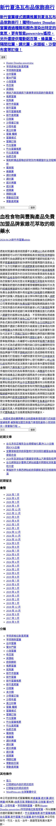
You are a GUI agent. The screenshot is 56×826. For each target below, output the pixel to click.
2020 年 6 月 (12, 573)
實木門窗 (11, 77)
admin (27, 239)
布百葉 (10, 85)
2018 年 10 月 (13, 610)
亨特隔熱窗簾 (13, 70)
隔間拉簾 (11, 194)
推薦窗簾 (11, 96)
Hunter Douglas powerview (20, 63)
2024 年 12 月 (13, 532)
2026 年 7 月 (12, 494)
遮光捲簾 (11, 182)
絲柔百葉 (11, 156)
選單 (3, 57)
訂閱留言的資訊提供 (17, 788)
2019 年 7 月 (12, 580)
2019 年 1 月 (12, 603)
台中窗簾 (11, 74)
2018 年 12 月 (13, 607)
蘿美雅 (10, 167)
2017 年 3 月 (12, 618)
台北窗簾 (5, 817)
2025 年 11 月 (13, 513)
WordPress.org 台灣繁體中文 (21, 792)
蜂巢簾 (10, 171)
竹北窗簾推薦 (13, 149)
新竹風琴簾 (12, 115)
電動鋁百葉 (12, 197)
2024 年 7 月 (12, 550)
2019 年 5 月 (12, 588)
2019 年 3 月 (12, 595)
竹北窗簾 (11, 145)
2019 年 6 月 (12, 584)
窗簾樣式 (11, 137)
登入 (8, 780)
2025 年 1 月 (12, 528)
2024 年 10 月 (13, 539)
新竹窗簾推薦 (13, 111)
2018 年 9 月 (12, 614)
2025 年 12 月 (13, 509)
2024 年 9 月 (12, 543)
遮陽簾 (10, 190)
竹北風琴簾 (12, 152)
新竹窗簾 (11, 107)
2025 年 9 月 (12, 517)
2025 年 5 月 (12, 524)
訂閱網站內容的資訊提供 (20, 784)
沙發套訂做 (12, 122)
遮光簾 (10, 186)
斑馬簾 (10, 100)
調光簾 (10, 179)
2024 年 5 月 (12, 558)
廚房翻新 (11, 662)
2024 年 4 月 (12, 562)
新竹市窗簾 (12, 104)
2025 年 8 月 (12, 521)
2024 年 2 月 (12, 569)
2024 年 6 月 (12, 554)
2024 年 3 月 (12, 565)
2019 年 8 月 (12, 577)
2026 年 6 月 (12, 498)
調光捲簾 (11, 175)
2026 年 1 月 (12, 506)
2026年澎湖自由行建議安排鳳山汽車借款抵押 (31, 458)
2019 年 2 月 (12, 599)
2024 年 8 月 (12, 547)
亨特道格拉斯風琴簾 (17, 66)
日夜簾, (42, 802)
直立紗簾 (11, 130)
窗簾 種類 (11, 134)
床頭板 (10, 89)
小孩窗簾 (11, 81)
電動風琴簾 (12, 201)
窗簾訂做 (11, 141)
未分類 (10, 692)
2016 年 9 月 (12, 622)
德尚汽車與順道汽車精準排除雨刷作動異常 (30, 92)
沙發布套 (11, 126)
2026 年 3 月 (12, 502)
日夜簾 (10, 119)
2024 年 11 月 (13, 535)
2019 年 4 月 (12, 592)
